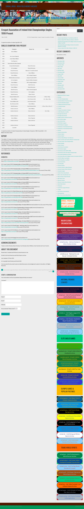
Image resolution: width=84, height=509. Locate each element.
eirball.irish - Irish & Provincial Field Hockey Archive (69, 267)
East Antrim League (62, 119)
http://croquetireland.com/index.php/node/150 (11, 192)
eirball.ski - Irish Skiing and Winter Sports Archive (70, 435)
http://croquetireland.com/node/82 (9, 183)
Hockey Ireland (8, 25)
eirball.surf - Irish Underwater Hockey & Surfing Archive (69, 441)
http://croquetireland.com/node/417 (9, 218)
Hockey (59, 130)
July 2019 (60, 83)
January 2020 (60, 77)
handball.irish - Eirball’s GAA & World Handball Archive (70, 352)
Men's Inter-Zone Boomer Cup (64, 174)
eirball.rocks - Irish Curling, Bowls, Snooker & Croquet (70, 467)
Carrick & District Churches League (65, 100)
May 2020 (60, 75)
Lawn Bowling (61, 163)
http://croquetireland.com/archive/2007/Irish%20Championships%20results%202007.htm (21, 174)
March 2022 (60, 66)
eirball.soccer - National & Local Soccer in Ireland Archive (69, 255)
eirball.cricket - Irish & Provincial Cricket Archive (69, 273)
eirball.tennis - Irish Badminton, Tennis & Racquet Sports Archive (69, 332)
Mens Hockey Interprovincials (64, 176)
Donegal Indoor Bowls (62, 113)
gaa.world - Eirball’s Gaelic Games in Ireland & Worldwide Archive (69, 346)
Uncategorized (61, 193)
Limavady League (61, 171)
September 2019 (61, 79)
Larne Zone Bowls (61, 161)
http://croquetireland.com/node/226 (9, 201)
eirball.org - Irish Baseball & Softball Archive (69, 249)
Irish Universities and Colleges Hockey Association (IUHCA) (70, 156)
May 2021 (60, 68)
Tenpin (59, 189)
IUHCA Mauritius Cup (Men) (63, 159)
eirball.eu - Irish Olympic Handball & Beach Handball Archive (69, 320)
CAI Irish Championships (32, 37)
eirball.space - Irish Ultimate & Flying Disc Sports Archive (70, 491)
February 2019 (61, 85)
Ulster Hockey (44, 25)
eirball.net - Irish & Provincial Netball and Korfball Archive (70, 296)
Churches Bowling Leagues (63, 102)
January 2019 (60, 87)
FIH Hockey (14, 25)
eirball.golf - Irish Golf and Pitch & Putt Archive (70, 326)
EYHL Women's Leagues (63, 124)
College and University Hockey (64, 104)
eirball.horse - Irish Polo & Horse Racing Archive (69, 411)
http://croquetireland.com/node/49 (9, 179)
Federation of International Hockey (65, 126)
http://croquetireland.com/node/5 (11, 161)
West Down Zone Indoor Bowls (64, 195)
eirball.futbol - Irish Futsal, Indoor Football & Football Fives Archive (70, 461)
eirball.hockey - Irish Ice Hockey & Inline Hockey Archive (70, 243)
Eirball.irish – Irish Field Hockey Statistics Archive (40, 18)
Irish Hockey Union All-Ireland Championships (67, 152)
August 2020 (60, 74)
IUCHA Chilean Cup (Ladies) (63, 158)
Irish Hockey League (62, 148)
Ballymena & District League (63, 95)
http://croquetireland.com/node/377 (9, 213)
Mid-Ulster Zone (61, 178)
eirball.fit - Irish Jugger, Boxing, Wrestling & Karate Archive (70, 429)
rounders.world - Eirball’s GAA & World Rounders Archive (69, 358)
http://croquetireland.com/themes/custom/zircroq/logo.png (14, 239)
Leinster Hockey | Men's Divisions (65, 169)
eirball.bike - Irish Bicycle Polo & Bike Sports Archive (70, 417)
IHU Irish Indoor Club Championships (65, 141)
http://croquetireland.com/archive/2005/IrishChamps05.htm (14, 165)
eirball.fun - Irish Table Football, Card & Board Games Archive (70, 485)
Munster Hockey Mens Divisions (64, 182)
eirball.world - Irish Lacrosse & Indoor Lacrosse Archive (70, 302)
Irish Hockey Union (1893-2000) (64, 150)
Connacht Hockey (20, 25)
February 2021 (61, 70)
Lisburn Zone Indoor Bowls (63, 172)
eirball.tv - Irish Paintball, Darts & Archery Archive (69, 479)
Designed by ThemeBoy (79, 506)
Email (2, 300)
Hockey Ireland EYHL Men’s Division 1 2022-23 (67, 48)
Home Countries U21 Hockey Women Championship (68, 139)
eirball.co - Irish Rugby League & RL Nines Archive (69, 314)
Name (3, 296)
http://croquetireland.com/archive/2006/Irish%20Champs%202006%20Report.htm (20, 170)
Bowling (59, 97)
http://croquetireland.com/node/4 (8, 231)
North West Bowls (61, 184)
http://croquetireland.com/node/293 (9, 209)
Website (3, 304)
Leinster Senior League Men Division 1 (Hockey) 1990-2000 (14, 269)
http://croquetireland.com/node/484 (9, 227)
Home (2, 25)
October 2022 (61, 64)
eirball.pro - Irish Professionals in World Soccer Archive (69, 455)
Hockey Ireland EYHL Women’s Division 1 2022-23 (68, 39)
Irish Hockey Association (63, 147)
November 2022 (61, 63)
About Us (65, 25)
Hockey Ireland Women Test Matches (65, 137)
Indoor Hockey (59, 25)
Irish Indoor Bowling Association (64, 154)
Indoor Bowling (61, 143)
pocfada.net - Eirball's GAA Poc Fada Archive (70, 370)
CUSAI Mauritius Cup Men (63, 111)
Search (58, 28)
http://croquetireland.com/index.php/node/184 (11, 197)
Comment (3, 280)
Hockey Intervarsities (62, 132)
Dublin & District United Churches (65, 117)
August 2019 (60, 81)
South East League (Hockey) (63, 187)
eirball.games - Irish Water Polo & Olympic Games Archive (70, 399)
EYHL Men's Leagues (62, 123)
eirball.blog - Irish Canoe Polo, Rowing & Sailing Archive (70, 405)
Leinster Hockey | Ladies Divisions (65, 167)
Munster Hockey (36, 25)
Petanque (60, 185)
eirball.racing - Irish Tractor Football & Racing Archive (69, 497)
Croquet (39, 37)
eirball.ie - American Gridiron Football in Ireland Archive (69, 231)
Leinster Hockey (29, 25)
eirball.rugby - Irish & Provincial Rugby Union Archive (69, 261)
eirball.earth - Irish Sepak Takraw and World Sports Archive (70, 473)
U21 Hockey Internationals (63, 191)
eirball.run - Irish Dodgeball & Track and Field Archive (69, 423)
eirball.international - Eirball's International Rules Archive (70, 364)
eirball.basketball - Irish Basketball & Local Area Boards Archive (70, 237)
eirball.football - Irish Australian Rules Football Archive (69, 290)
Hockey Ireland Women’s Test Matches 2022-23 (68, 37)
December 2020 (61, 72)
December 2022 (61, 61)
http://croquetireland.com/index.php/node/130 (11, 188)
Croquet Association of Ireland (47, 37)
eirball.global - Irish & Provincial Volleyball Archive (69, 308)
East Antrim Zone (61, 121)
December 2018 (61, 88)
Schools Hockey (51, 25)
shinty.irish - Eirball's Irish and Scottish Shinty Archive (69, 376)
